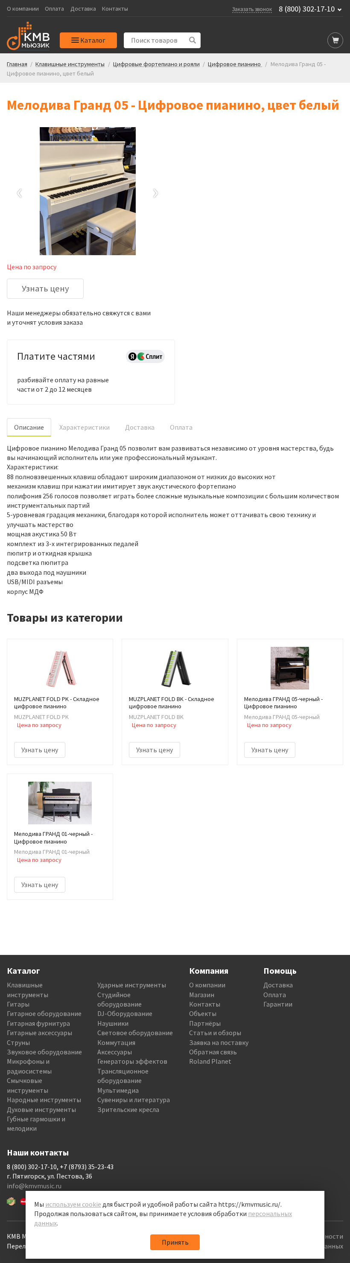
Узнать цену (45, 288)
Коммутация (116, 1042)
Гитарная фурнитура (38, 1023)
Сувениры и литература (133, 1099)
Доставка (83, 8)
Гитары (18, 1004)
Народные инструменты (44, 1099)
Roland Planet (210, 1061)
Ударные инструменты (131, 985)
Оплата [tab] (181, 427)
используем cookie (73, 1204)
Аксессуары (114, 1052)
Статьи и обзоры (215, 1032)
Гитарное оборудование (44, 1013)
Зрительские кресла (128, 1109)
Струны (18, 1042)
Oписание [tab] (29, 427)
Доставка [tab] (140, 427)
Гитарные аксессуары (39, 1032)
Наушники (112, 1023)
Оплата (54, 8)
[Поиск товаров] (193, 40)
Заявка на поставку (218, 1042)
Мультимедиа (118, 1090)
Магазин (201, 994)
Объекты (202, 1013)
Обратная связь (213, 1052)
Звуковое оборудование (44, 1052)
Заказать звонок (252, 9)
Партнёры (205, 1023)
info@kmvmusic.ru (34, 1186)
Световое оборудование (135, 1032)
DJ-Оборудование (124, 1013)
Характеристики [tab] (84, 427)
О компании (23, 8)
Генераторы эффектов (132, 1061)
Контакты (115, 8)
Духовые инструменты (41, 1109)
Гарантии (277, 1004)
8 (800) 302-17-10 (307, 9)
